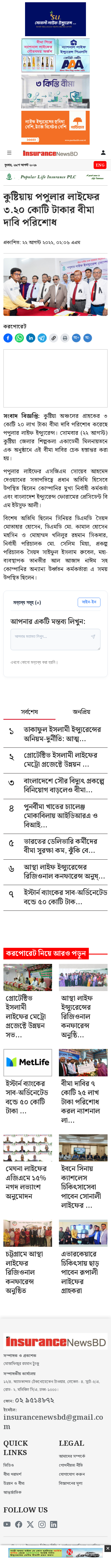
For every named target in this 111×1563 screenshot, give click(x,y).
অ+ (76, 337)
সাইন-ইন (89, 602)
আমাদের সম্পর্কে (72, 1456)
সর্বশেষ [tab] (29, 712)
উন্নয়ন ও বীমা (13, 1483)
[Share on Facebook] (8, 337)
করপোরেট (14, 327)
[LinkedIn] (53, 1525)
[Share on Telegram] (42, 337)
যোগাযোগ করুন (72, 1474)
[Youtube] (7, 1525)
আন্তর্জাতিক (12, 1493)
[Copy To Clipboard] (53, 337)
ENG (100, 165)
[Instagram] (42, 1525)
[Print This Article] (64, 337)
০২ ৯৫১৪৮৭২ (34, 1400)
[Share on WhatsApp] (19, 337)
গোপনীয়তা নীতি (71, 1465)
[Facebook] (18, 1525)
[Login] (103, 153)
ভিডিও (8, 1465)
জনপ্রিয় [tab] (81, 712)
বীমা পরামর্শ (12, 1474)
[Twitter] (30, 1525)
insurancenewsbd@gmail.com (53, 1422)
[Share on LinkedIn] (30, 337)
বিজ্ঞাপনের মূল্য (71, 1483)
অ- (87, 337)
